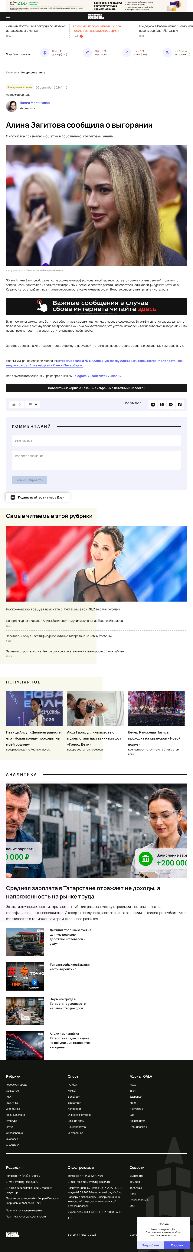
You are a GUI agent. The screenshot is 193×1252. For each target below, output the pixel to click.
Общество (12, 1090)
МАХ (132, 1206)
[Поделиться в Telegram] (171, 404)
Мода (133, 1084)
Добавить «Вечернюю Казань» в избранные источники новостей (96, 388)
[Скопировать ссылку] (180, 404)
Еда (132, 1114)
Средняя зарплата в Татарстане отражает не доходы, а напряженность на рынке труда (83, 892)
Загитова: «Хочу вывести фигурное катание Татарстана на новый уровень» (59, 636)
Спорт (73, 1076)
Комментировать (30, 480)
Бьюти (133, 1090)
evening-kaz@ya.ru (26, 1181)
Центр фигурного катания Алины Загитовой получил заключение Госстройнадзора (64, 621)
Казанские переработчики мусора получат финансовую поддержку (97, 28)
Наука (10, 1127)
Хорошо (177, 1245)
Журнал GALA (141, 1076)
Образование (14, 1133)
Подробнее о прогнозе (18, 54)
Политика (12, 1102)
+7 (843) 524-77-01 (91, 1175)
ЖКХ (8, 1096)
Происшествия (15, 1114)
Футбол (72, 1084)
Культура (11, 1121)
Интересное (75, 1133)
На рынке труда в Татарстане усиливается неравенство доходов (68, 1003)
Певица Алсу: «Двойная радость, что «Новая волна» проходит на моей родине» (34, 738)
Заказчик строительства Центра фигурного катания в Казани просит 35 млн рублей (65, 651)
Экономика (13, 1108)
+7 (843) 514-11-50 (29, 1175)
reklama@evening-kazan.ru (93, 1181)
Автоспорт (74, 1108)
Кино (133, 1102)
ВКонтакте (136, 1175)
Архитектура (138, 1121)
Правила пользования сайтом (25, 1210)
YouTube (135, 1181)
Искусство (136, 1108)
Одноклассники (139, 1200)
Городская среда (16, 1084)
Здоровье (136, 1096)
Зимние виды (76, 1121)
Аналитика (21, 774)
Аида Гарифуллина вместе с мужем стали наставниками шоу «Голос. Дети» (94, 738)
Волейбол (74, 1096)
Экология (12, 1139)
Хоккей (72, 1090)
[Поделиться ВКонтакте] (153, 404)
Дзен (133, 1194)
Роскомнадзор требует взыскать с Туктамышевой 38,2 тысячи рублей (63, 609)
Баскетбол (74, 1102)
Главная (11, 72)
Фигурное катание (33, 72)
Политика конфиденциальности (26, 1216)
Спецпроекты (138, 1127)
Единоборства (77, 1127)
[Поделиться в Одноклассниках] (162, 404)
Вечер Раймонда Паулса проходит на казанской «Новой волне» (154, 738)
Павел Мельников (35, 103)
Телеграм (136, 1188)
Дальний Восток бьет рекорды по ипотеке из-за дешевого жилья (35, 28)
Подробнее (150, 1245)
